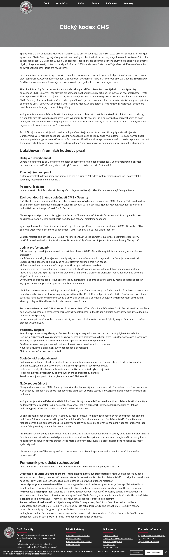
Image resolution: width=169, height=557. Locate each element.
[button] (81, 3)
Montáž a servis (73, 538)
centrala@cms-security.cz (153, 535)
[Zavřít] (165, 552)
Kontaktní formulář (150, 541)
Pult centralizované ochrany (79, 541)
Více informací (46, 553)
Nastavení (137, 552)
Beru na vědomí (153, 552)
